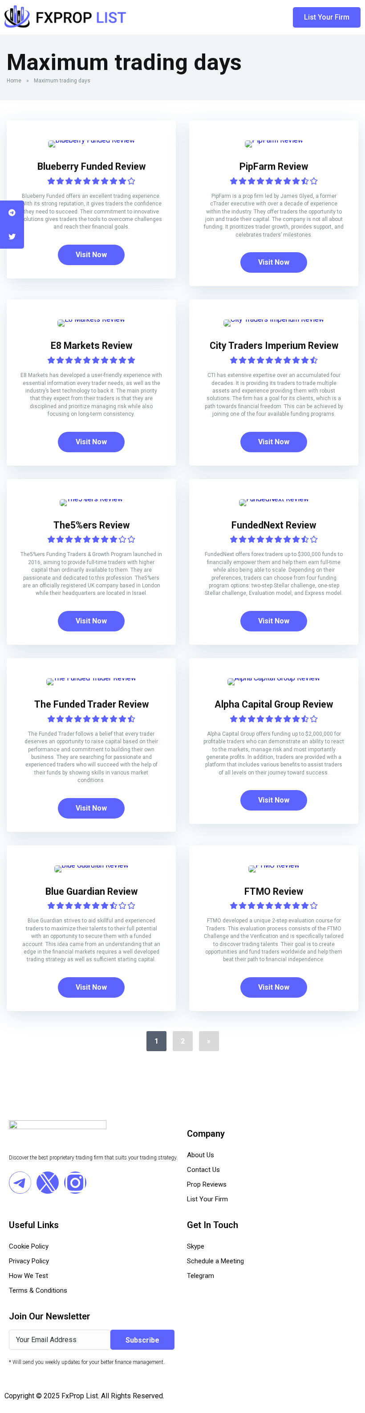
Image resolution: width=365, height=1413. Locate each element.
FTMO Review (273, 891)
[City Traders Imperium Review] (273, 319)
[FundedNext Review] (274, 499)
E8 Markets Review (91, 345)
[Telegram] (20, 1182)
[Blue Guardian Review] (91, 865)
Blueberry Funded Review (91, 166)
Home (14, 81)
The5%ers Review (91, 525)
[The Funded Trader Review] (91, 678)
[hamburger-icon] (237, 17)
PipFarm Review (273, 166)
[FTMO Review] (274, 865)
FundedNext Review (273, 525)
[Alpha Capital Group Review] (273, 678)
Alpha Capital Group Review (274, 704)
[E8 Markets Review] (91, 319)
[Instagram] (75, 1182)
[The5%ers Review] (91, 499)
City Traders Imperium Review (274, 345)
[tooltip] (12, 213)
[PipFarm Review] (274, 140)
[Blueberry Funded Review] (91, 140)
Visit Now (91, 254)
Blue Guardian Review (91, 891)
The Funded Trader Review (91, 704)
